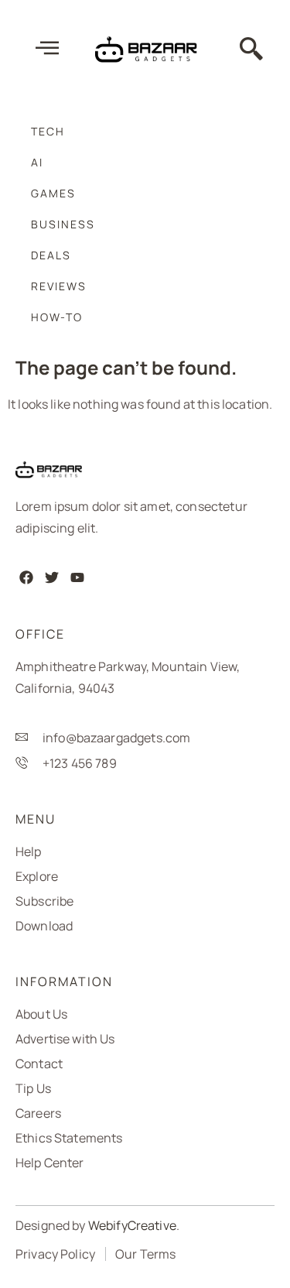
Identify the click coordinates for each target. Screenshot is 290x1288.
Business (63, 224)
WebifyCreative (132, 1225)
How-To (57, 317)
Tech (48, 131)
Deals (51, 255)
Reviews (59, 286)
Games (53, 193)
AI (37, 162)
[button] (252, 50)
